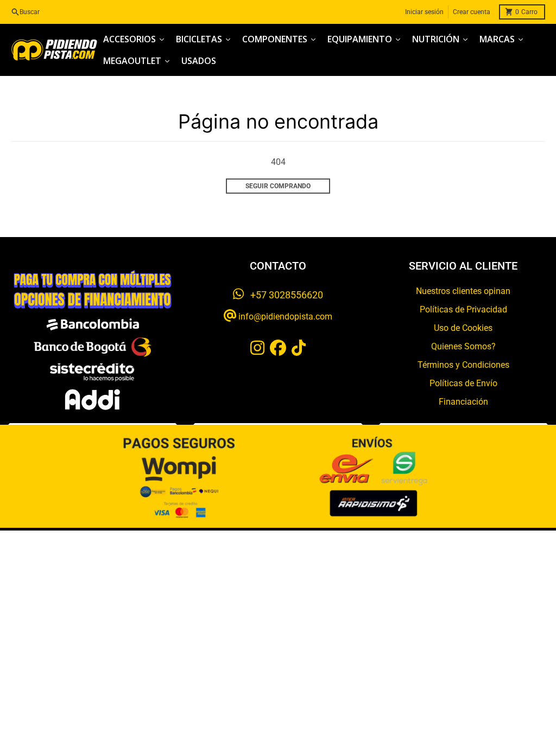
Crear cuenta (471, 12)
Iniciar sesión (424, 12)
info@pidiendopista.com (284, 316)
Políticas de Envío (463, 383)
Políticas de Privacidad (463, 309)
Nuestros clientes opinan (463, 291)
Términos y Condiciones (463, 365)
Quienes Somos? (463, 346)
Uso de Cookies (463, 328)
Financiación (463, 402)
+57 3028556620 (283, 295)
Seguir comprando (278, 186)
